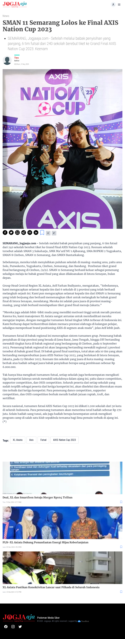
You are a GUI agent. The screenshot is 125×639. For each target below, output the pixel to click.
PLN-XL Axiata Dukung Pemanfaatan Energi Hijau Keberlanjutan (45, 542)
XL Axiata (17, 439)
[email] (29, 232)
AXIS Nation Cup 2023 (64, 439)
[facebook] (5, 232)
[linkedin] (36, 232)
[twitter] (11, 232)
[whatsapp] (17, 232)
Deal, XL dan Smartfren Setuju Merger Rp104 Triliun (37, 497)
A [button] (48, 233)
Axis (31, 439)
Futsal (43, 439)
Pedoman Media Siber (48, 617)
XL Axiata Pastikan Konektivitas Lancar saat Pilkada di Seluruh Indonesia (51, 587)
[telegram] (23, 232)
